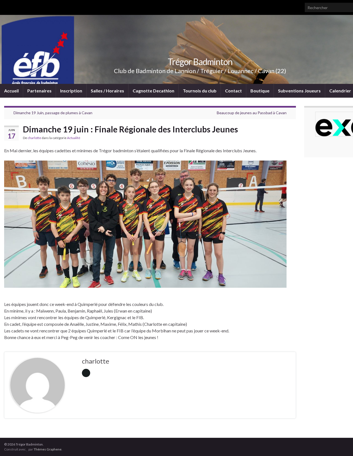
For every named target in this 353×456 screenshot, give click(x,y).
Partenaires (39, 90)
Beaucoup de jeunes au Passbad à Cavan (252, 112)
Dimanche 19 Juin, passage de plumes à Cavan (53, 112)
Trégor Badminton (200, 61)
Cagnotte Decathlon (153, 90)
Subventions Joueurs (299, 90)
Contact (233, 90)
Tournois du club (199, 90)
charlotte (34, 138)
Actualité (73, 138)
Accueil (11, 90)
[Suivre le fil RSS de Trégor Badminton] (6, 6)
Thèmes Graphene (47, 449)
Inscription (71, 90)
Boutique (259, 90)
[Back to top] (340, 443)
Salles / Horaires (107, 90)
